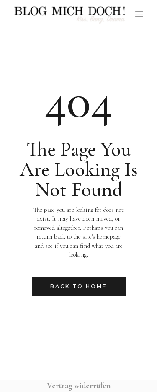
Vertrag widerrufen (79, 386)
